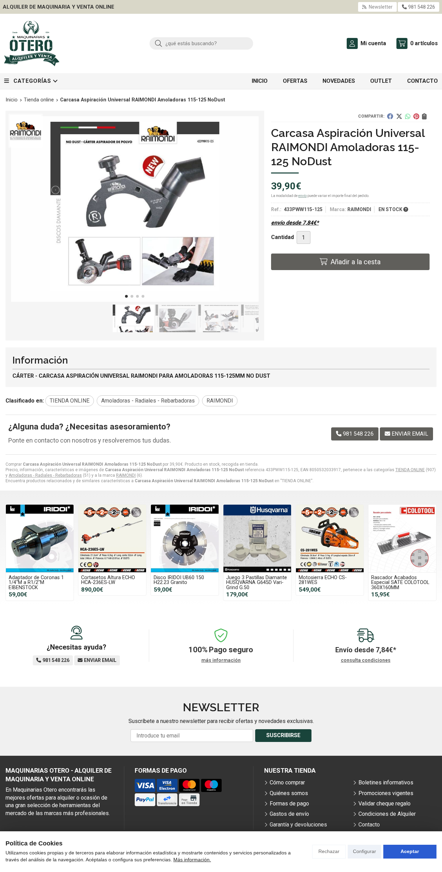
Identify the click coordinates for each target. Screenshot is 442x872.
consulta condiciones (366, 660)
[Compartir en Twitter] (399, 116)
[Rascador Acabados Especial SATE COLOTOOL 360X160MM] (402, 538)
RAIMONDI (126, 475)
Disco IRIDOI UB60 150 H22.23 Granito (179, 580)
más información (221, 660)
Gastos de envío (289, 814)
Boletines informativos (385, 782)
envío (302, 196)
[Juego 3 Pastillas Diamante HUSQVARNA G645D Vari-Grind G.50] (257, 538)
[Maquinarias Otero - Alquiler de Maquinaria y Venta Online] (31, 43)
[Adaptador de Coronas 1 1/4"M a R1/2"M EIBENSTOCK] (40, 538)
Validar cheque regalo (384, 803)
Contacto (369, 824)
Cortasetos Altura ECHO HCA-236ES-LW (108, 580)
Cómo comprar (287, 782)
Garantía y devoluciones (298, 824)
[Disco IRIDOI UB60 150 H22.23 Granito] (185, 538)
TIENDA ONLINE (410, 469)
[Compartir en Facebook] (390, 116)
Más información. (192, 859)
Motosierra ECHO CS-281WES (323, 580)
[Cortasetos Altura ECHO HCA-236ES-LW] (112, 538)
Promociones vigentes (385, 793)
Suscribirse (283, 735)
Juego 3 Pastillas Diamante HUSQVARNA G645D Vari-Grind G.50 (256, 583)
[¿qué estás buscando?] (201, 43)
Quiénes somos (289, 793)
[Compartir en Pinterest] (416, 116)
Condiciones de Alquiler (387, 814)
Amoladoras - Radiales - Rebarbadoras (45, 475)
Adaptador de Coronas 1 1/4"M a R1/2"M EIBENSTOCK (36, 583)
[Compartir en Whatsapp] (408, 116)
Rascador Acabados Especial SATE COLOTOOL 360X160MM (400, 583)
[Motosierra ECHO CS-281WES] (330, 538)
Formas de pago (289, 803)
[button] (126, 296)
